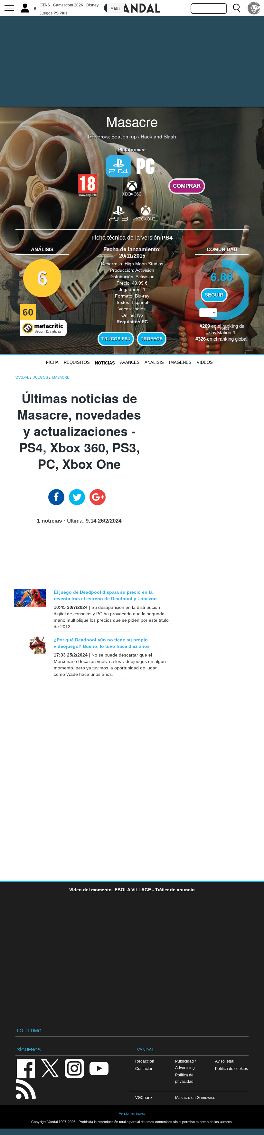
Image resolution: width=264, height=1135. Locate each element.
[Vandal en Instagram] (74, 1068)
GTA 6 (45, 5)
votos (221, 328)
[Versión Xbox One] (145, 213)
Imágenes (180, 362)
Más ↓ (115, 8)
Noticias (105, 363)
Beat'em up (124, 136)
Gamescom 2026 (68, 5)
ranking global (232, 339)
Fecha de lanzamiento (131, 249)
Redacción (144, 1061)
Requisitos (77, 362)
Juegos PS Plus (53, 13)
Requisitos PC (132, 321)
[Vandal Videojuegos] (132, 7)
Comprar (187, 186)
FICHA (52, 362)
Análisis (154, 362)
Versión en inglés (132, 1113)
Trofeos (152, 338)
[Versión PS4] (118, 166)
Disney (92, 5)
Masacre (132, 121)
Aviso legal (224, 1061)
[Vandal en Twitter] (50, 1068)
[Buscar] (236, 8)
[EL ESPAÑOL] (254, 8)
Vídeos (205, 362)
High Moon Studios (144, 263)
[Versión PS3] (118, 213)
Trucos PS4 (115, 338)
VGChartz (143, 1097)
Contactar (143, 1068)
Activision (144, 270)
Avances (130, 362)
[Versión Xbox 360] (132, 188)
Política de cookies (231, 1068)
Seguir (214, 295)
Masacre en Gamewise (195, 1097)
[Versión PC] (145, 165)
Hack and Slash (158, 136)
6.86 (222, 276)
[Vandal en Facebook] (25, 1068)
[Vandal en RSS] (25, 1088)
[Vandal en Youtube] (99, 1068)
